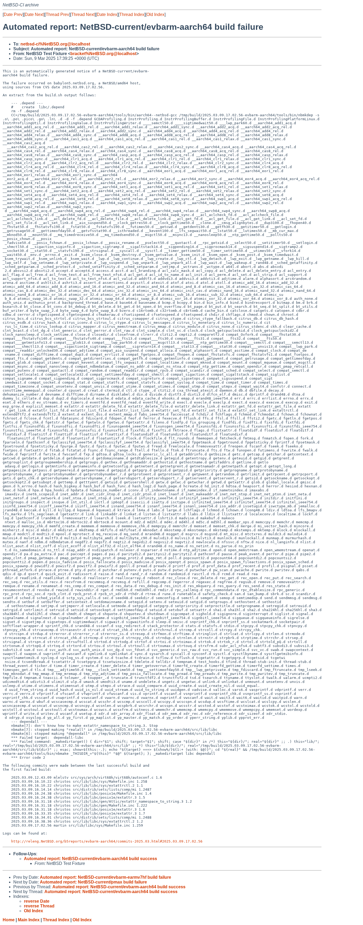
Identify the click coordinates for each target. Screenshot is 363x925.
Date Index (107, 14)
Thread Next (83, 14)
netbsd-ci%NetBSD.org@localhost (55, 44)
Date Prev (13, 14)
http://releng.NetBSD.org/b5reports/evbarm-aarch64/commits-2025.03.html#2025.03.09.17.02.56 (106, 841)
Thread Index (131, 14)
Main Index (29, 920)
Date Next (34, 14)
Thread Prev (57, 14)
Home (9, 920)
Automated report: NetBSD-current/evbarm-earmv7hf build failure (105, 877)
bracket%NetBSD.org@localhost (103, 53)
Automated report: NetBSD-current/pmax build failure (93, 882)
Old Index (155, 14)
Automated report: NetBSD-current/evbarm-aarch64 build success (90, 858)
